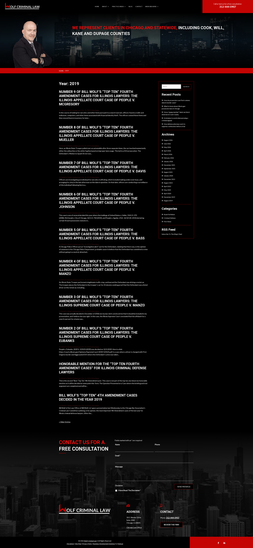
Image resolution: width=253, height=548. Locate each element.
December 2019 (169, 197)
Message (119, 467)
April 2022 (167, 186)
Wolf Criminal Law (74, 110)
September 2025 (169, 168)
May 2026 (167, 147)
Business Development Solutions (104, 544)
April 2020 (167, 193)
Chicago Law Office (134, 527)
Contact (138, 6)
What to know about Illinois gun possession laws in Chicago (173, 107)
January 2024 (168, 176)
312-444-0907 (227, 6)
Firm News (95, 110)
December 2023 (169, 179)
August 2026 (168, 140)
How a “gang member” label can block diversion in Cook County (176, 113)
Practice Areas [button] (118, 6)
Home (97, 6)
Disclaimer (119, 485)
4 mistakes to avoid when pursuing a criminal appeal (175, 119)
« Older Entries (64, 422)
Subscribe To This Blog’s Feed (172, 234)
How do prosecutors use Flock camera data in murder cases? (176, 101)
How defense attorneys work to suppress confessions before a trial (173, 125)
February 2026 (169, 158)
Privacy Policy (87, 544)
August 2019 (168, 201)
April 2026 (167, 151)
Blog (130, 6)
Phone (157, 444)
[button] (251, 533)
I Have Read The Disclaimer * (129, 490)
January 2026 (168, 161)
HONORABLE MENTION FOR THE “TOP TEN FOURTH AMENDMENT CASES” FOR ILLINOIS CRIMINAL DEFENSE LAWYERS (102, 368)
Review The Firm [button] (171, 525)
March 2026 (168, 154)
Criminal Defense (170, 218)
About (104, 6)
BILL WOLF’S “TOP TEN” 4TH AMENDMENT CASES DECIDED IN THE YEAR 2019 (98, 397)
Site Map (78, 544)
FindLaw (120, 544)
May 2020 (167, 190)
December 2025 (169, 165)
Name (117, 444)
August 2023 (168, 183)
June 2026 (167, 144)
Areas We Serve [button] (151, 6)
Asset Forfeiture (169, 214)
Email (117, 456)
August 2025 (168, 172)
